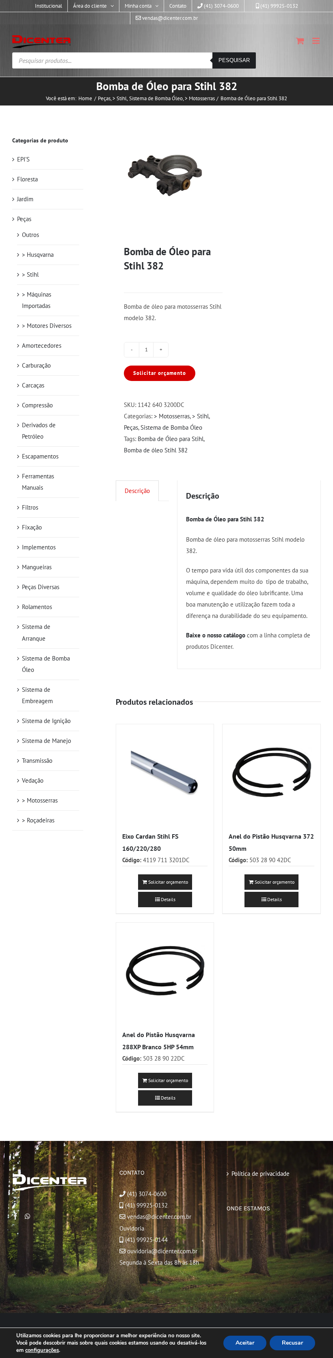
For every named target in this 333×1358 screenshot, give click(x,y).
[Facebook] (15, 1216)
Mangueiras (37, 567)
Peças (131, 427)
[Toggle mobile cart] (300, 41)
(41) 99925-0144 (146, 1240)
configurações (42, 1350)
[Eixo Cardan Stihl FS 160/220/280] (165, 773)
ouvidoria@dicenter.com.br (161, 1251)
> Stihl (200, 416)
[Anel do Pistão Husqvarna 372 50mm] (271, 773)
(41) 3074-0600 (145, 1194)
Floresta (27, 179)
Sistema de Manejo (46, 741)
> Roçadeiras (38, 820)
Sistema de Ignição (46, 721)
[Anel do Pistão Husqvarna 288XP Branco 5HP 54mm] (165, 971)
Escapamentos (40, 456)
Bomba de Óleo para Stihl (170, 439)
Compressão (37, 405)
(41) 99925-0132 (146, 1205)
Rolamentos (37, 607)
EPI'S (23, 159)
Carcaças (33, 385)
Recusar (292, 1343)
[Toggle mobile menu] (316, 41)
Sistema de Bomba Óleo (171, 427)
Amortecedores (41, 345)
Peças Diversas (40, 587)
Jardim (25, 199)
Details (168, 899)
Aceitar (245, 1343)
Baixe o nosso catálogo (215, 635)
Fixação (32, 527)
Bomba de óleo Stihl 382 (156, 450)
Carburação (36, 365)
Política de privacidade (260, 1173)
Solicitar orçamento (159, 373)
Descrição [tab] (137, 491)
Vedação (32, 780)
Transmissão (37, 760)
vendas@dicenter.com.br (158, 1216)
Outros (30, 235)
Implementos (39, 547)
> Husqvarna (38, 254)
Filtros (30, 507)
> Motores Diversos (46, 325)
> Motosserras (172, 416)
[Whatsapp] (27, 1216)
